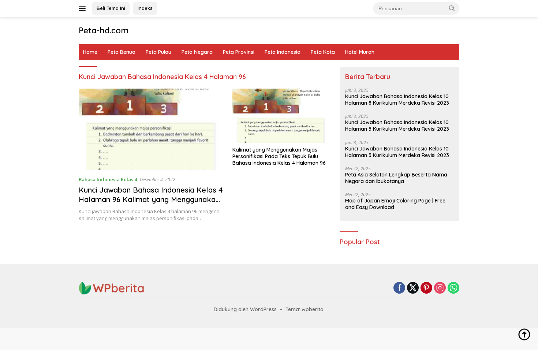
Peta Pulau (158, 52)
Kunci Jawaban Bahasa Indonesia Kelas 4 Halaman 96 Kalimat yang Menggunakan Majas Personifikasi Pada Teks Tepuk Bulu (151, 204)
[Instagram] (440, 288)
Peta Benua (121, 52)
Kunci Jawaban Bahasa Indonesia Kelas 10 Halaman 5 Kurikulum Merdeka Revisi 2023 (397, 125)
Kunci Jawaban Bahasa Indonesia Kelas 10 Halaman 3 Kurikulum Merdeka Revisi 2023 (397, 152)
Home (90, 52)
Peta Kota (323, 52)
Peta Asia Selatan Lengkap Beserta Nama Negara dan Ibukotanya (396, 178)
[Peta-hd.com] (112, 287)
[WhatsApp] (453, 288)
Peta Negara (197, 52)
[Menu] (84, 8)
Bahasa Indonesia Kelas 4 (108, 179)
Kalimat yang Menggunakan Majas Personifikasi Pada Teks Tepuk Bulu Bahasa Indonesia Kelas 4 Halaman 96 (279, 156)
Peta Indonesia (282, 52)
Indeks (145, 8)
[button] (452, 8)
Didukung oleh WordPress (245, 309)
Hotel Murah (359, 52)
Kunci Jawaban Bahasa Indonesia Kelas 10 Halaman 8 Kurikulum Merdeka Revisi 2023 (397, 99)
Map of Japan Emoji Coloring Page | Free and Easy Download (395, 204)
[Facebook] (399, 288)
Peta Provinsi (238, 52)
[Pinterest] (426, 288)
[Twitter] (413, 288)
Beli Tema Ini (111, 8)
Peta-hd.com (103, 30)
